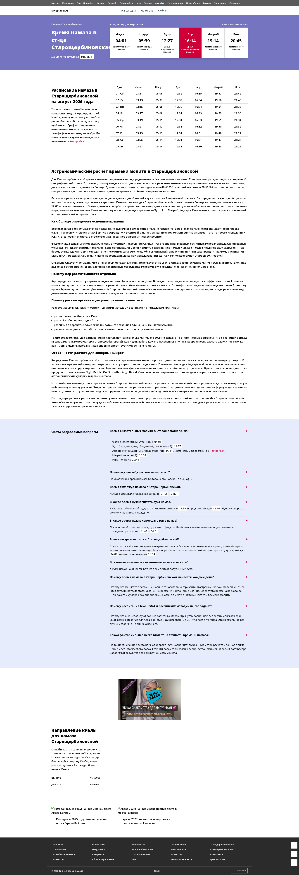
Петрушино (98, 849)
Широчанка (98, 844)
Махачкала (68, 3)
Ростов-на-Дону (175, 3)
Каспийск (159, 3)
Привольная (59, 849)
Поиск (246, 10)
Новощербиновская (142, 849)
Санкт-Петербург (85, 3)
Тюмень (207, 3)
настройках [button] (78, 141)
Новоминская (178, 849)
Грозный (111, 3)
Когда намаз (60, 10)
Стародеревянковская (222, 844)
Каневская (58, 859)
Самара (148, 3)
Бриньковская (217, 859)
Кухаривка (98, 854)
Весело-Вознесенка (181, 859)
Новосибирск (193, 3)
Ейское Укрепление (103, 859)
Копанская (176, 854)
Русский (241, 870)
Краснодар (234, 3)
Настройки (294, 862)
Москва (55, 3)
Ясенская (58, 844)
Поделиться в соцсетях (294, 854)
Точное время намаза (71, 870)
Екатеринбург (127, 3)
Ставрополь (220, 3)
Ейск (133, 859)
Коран (157, 870)
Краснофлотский (140, 854)
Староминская (179, 844)
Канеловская (217, 854)
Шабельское (138, 844)
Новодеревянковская (222, 849)
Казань (100, 3)
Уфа (139, 3)
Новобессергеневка (64, 854)
